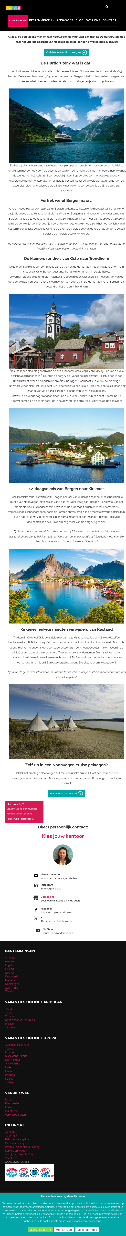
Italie (8, 1067)
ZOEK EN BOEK (18, 20)
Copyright (11, 1135)
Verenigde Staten (15, 1114)
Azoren (9, 961)
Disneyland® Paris (16, 1056)
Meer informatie (64, 1230)
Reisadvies (65, 20)
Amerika (10, 957)
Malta (8, 1071)
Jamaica (10, 1027)
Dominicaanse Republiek (20, 1020)
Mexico (9, 1023)
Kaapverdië (12, 976)
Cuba (8, 1012)
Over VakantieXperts (17, 1143)
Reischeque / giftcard (18, 1139)
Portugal (10, 1074)
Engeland (11, 965)
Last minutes (13, 1059)
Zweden (10, 991)
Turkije (9, 1082)
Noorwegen (12, 984)
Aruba (9, 1008)
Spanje (9, 1078)
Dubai (8, 1099)
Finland (9, 969)
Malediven (11, 1110)
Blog (79, 20)
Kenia (8, 1107)
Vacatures (11, 1158)
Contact (109, 20)
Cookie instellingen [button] (87, 1230)
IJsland (9, 972)
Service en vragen (16, 1150)
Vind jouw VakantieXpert (19, 1154)
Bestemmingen (40, 20)
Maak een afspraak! (63, 793)
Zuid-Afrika (12, 987)
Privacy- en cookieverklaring (22, 1147)
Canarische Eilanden (17, 1044)
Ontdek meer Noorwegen (63, 52)
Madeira (10, 980)
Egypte (9, 1052)
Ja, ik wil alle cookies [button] (40, 1230)
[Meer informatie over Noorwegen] (67, 125)
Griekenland (12, 1063)
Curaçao (10, 1016)
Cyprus (9, 1048)
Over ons (93, 20)
